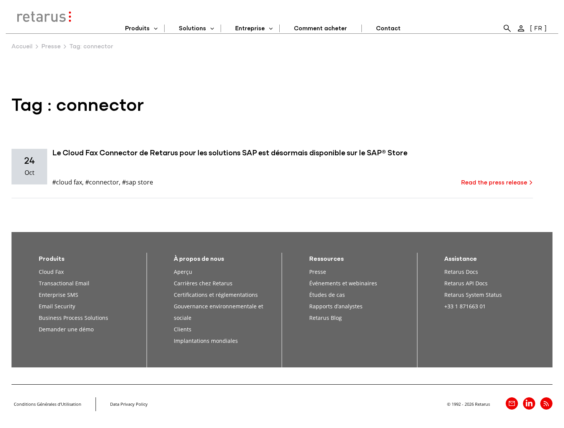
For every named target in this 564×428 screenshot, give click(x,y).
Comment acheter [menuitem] (320, 29)
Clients (182, 329)
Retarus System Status (473, 294)
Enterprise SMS (58, 294)
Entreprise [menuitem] (250, 29)
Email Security (57, 306)
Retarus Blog (325, 317)
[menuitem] (507, 28)
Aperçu (183, 271)
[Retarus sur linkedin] (529, 403)
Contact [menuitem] (388, 29)
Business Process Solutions (73, 317)
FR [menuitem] (538, 29)
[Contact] (512, 403)
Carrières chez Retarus (203, 283)
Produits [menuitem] (137, 29)
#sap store (137, 182)
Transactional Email (64, 283)
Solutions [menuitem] (192, 29)
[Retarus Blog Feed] (546, 403)
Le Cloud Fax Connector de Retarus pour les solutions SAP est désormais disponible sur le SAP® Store (229, 153)
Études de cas (327, 294)
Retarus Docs (461, 271)
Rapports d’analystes (336, 306)
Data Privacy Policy (129, 404)
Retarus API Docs (466, 283)
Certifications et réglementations (216, 294)
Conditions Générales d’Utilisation (47, 404)
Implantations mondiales (206, 340)
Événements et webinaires (343, 283)
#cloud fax (67, 182)
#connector (102, 182)
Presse (51, 47)
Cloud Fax (51, 271)
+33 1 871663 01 (465, 306)
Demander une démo (66, 329)
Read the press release (494, 183)
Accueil (22, 47)
